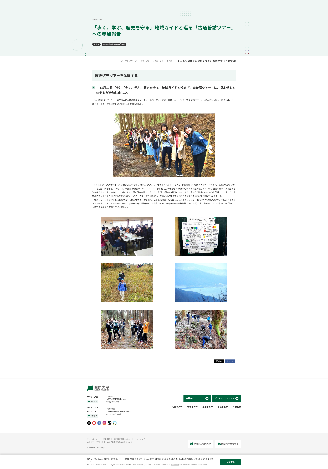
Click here (175, 464)
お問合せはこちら (113, 402)
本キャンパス (92, 397)
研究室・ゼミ (158, 61)
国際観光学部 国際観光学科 (114, 44)
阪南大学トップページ (128, 61)
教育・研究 (145, 61)
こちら (201, 459)
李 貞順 (96, 44)
